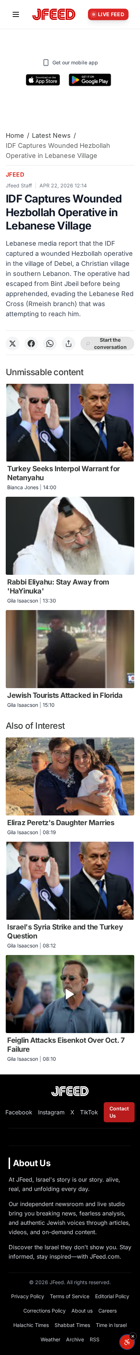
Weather (50, 1339)
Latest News (51, 135)
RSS (94, 1339)
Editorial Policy (112, 1296)
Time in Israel (111, 1325)
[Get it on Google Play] (90, 80)
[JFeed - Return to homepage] (70, 1091)
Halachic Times (31, 1325)
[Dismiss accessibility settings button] (132, 1336)
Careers (107, 1311)
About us (82, 1311)
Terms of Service (69, 1296)
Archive (75, 1339)
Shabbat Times (72, 1325)
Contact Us (119, 1112)
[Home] (54, 14)
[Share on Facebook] (31, 343)
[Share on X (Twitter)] (12, 343)
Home (15, 135)
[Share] (68, 343)
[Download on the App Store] (43, 80)
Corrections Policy (44, 1311)
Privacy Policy (27, 1296)
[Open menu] (15, 14)
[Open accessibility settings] (127, 1342)
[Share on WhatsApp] (50, 343)
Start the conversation (110, 343)
